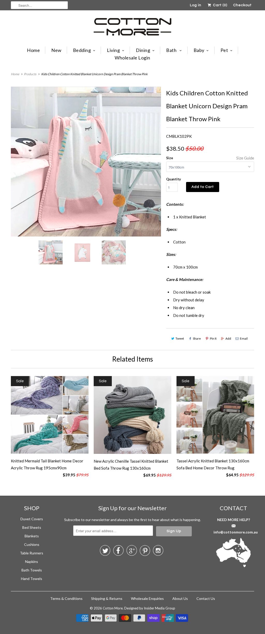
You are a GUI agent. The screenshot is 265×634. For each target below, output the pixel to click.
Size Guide (245, 158)
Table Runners (31, 553)
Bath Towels (31, 570)
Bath (172, 50)
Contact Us (205, 598)
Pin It (213, 338)
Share (197, 338)
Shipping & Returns (106, 598)
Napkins (31, 561)
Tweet (179, 338)
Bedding (82, 50)
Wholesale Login (132, 57)
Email (244, 338)
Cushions (31, 544)
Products (30, 74)
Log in (195, 5)
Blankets (32, 536)
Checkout (242, 5)
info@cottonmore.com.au (236, 532)
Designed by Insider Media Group (149, 608)
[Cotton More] (132, 27)
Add (228, 338)
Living (113, 50)
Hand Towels (31, 578)
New (56, 50)
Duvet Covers (31, 519)
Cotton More (113, 608)
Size (169, 158)
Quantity (173, 179)
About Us (180, 598)
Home (33, 50)
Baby (199, 50)
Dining (143, 50)
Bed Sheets (31, 527)
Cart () (219, 5)
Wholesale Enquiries (147, 598)
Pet (224, 50)
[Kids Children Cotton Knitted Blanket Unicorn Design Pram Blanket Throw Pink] (86, 161)
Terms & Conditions (66, 598)
